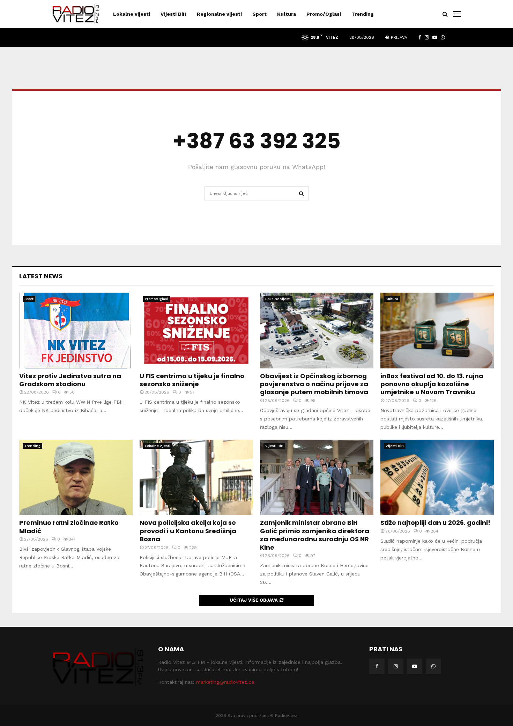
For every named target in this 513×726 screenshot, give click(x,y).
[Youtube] (414, 666)
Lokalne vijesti (131, 14)
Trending (362, 14)
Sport (259, 14)
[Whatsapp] (433, 666)
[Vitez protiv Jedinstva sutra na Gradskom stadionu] (76, 330)
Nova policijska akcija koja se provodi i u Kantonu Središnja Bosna (188, 530)
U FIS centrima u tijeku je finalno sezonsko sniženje (192, 380)
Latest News (40, 276)
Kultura (286, 14)
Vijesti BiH (173, 14)
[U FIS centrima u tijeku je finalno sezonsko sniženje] (196, 330)
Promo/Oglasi (323, 14)
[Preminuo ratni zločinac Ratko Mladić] (76, 477)
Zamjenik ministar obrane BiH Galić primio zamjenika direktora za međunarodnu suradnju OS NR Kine (314, 534)
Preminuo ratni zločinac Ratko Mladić (69, 526)
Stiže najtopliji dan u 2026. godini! (435, 522)
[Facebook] (377, 666)
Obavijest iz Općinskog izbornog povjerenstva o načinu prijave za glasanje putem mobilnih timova (314, 384)
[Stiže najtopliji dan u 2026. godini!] (437, 477)
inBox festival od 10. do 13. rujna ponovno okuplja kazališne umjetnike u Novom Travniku (431, 384)
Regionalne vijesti (219, 14)
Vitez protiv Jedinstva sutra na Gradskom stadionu (70, 380)
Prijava (398, 37)
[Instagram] (395, 666)
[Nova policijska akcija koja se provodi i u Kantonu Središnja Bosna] (196, 477)
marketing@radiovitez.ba (225, 682)
